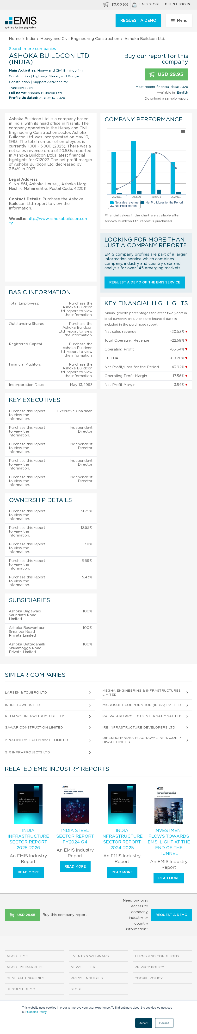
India (30, 39)
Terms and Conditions (157, 956)
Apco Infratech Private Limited (36, 740)
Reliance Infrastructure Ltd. (35, 716)
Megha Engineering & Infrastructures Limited (141, 692)
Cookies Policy (36, 1012)
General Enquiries (25, 978)
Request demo (20, 989)
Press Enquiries (87, 978)
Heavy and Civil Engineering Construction (79, 39)
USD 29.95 (169, 74)
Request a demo (171, 915)
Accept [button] (143, 1023)
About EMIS (17, 956)
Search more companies (32, 49)
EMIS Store (150, 4)
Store (77, 989)
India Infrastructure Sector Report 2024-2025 (122, 839)
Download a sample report (166, 98)
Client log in (177, 4)
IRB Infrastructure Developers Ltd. (139, 727)
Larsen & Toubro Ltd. (26, 692)
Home (15, 39)
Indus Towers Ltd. (22, 705)
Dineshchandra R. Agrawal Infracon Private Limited (141, 740)
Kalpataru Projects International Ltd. (142, 716)
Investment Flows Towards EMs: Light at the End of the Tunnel (169, 842)
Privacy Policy (149, 967)
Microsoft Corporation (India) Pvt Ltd (141, 705)
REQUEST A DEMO (138, 21)
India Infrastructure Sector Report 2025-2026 (28, 839)
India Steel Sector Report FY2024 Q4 (75, 836)
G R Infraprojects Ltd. (27, 752)
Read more (28, 872)
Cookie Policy (149, 978)
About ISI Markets (24, 967)
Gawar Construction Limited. (34, 727)
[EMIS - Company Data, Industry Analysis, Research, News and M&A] (21, 23)
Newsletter (83, 967)
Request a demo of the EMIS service (144, 282)
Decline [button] (164, 1023)
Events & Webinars (90, 956)
